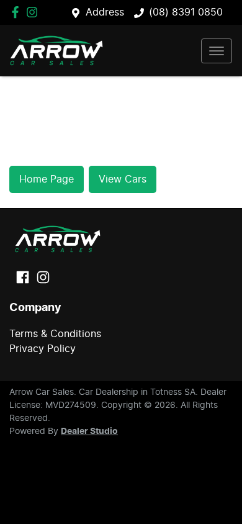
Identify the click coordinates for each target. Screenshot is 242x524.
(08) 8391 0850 (186, 12)
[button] (216, 50)
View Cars (122, 179)
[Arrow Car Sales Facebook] (17, 12)
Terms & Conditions (55, 334)
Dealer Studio (89, 431)
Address (105, 12)
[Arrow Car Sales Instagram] (34, 12)
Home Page (46, 179)
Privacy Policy (42, 349)
